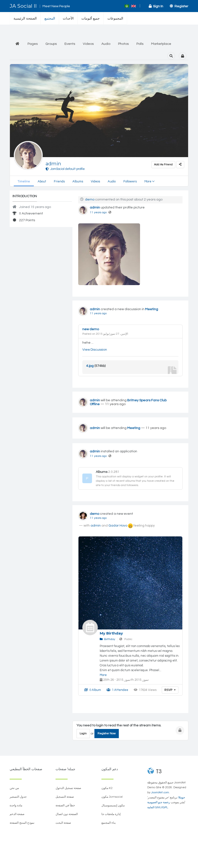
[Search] (171, 56)
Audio (105, 44)
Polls (139, 44)
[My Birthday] (90, 627)
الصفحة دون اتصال (67, 814)
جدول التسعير (18, 796)
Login (83, 733)
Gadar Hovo (117, 525)
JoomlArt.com (160, 792)
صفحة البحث (63, 822)
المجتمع (49, 18)
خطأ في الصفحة (65, 805)
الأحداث (68, 18)
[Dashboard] (17, 44)
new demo (90, 329)
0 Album (94, 690)
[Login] (182, 56)
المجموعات (115, 18)
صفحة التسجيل (65, 796)
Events (69, 44)
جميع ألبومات (90, 18)
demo (89, 199)
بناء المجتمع (108, 822)
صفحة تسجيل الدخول (68, 788)
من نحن (14, 788)
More (103, 675)
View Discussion (94, 349)
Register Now (107, 733)
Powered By (154, 771)
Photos (123, 44)
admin (53, 164)
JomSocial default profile (67, 169)
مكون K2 (107, 788)
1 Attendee (119, 690)
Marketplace (161, 44)
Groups (51, 44)
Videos (88, 44)
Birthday (109, 639)
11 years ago (98, 212)
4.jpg (90, 366)
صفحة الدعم (17, 814)
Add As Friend (163, 164)
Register (180, 6)
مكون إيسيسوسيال (113, 805)
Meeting (151, 309)
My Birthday (111, 633)
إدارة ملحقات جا (110, 814)
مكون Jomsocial (112, 796)
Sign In (157, 6)
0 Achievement (30, 213)
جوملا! (181, 797)
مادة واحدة (16, 805)
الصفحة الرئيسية (25, 18)
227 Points (26, 220)
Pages (33, 44)
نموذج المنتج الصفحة (22, 822)
